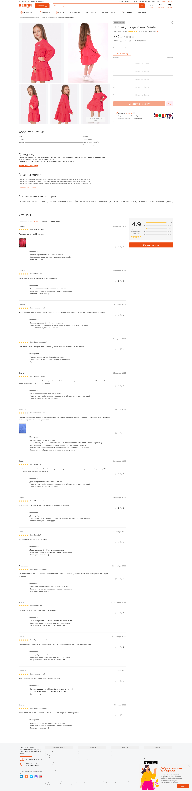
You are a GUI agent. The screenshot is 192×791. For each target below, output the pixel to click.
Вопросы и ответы (144, 1)
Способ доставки (50, 758)
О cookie (47, 768)
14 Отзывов (143, 31)
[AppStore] (151, 763)
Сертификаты (82, 754)
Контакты (155, 1)
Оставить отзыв (151, 245)
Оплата (134, 1)
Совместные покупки (51, 770)
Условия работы (50, 752)
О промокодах (49, 764)
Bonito (85, 136)
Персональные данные (52, 766)
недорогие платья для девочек (151, 201)
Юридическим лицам (117, 756)
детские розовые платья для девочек (91, 201)
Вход (151, 7)
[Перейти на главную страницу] (25, 6)
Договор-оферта (50, 762)
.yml (145, 758)
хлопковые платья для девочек (123, 201)
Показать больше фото (95, 119)
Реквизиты (81, 758)
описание (28, 165)
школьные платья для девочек (61, 201)
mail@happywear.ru (26, 756)
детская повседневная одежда (32, 201)
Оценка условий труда (85, 760)
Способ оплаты (50, 756)
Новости (127, 1)
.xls (145, 754)
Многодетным (115, 754)
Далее (183, 786)
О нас (121, 1)
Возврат (47, 760)
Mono (129, 784)
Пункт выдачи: (123, 118)
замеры (27, 187)
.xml (145, 752)
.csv (145, 756)
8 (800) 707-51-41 (167, 1)
